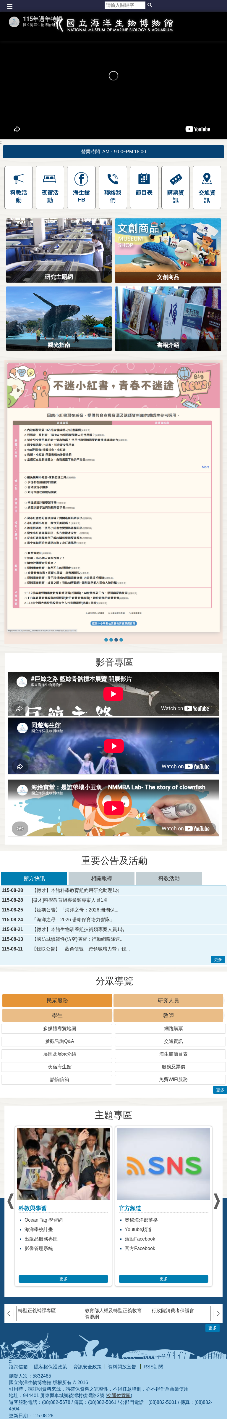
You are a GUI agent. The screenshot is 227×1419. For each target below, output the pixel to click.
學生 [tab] (57, 1047)
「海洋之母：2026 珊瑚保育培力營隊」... (75, 951)
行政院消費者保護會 (173, 1341)
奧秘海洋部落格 (41, 1251)
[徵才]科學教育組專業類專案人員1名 (70, 931)
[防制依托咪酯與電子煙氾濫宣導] (106, 671)
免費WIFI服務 (173, 1110)
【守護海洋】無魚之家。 (151, 1251)
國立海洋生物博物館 (113, 31)
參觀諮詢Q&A (59, 1072)
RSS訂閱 (153, 1398)
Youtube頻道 (38, 1261)
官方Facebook (40, 1280)
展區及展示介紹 (59, 1085)
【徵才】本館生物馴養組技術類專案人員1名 (78, 961)
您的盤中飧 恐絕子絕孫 (149, 1270)
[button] (150, 5)
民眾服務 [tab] (57, 1032)
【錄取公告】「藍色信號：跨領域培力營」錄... (81, 980)
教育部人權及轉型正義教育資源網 (113, 1345)
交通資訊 (173, 1072)
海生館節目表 (173, 1085)
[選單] (9, 6)
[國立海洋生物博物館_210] (113, 513)
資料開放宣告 (122, 1398)
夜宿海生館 (60, 1098)
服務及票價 (173, 1098)
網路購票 (173, 1059)
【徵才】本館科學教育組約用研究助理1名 (76, 921)
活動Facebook (40, 1270)
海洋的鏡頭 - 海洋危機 (148, 1261)
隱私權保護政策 (50, 1398)
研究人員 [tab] (168, 1032)
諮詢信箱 (59, 1110)
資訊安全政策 (87, 1398)
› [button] (10, 1232)
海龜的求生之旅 (141, 1299)
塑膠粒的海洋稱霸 (144, 1280)
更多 (218, 990)
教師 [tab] (168, 1047)
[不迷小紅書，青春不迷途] (116, 671)
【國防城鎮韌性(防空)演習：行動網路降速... (78, 970)
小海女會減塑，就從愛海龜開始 (158, 1308)
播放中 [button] (17, 368)
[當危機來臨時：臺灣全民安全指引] (121, 671)
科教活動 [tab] (169, 910)
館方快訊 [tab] (34, 910)
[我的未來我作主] (111, 671)
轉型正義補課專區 (37, 1341)
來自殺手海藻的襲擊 (146, 1289)
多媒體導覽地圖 (59, 1059)
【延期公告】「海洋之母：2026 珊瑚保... (75, 941)
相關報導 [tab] (101, 910)
